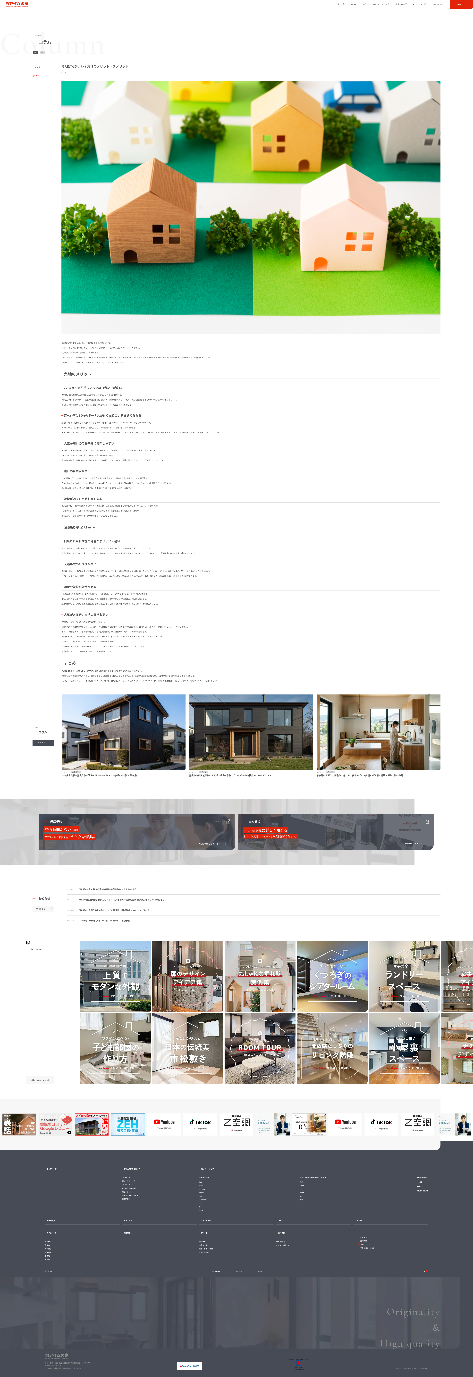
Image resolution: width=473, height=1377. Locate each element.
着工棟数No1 (126, 1199)
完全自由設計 (204, 1177)
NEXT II (201, 1192)
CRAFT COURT (422, 1191)
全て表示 (36, 76)
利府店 (47, 1245)
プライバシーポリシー (368, 1248)
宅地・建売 (400, 4)
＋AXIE (419, 1182)
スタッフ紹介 (204, 1245)
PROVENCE (203, 1199)
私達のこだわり (357, 4)
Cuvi (200, 1182)
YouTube (238, 1271)
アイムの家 (16, 4)
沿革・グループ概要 (206, 1249)
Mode (201, 1185)
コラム (280, 1220)
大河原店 (48, 1252)
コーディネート (127, 1184)
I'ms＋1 (202, 1203)
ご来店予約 (364, 1237)
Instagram (216, 1271)
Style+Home (422, 1177)
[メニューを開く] (461, 4)
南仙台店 (48, 1249)
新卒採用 (279, 1241)
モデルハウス (418, 4)
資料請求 (363, 1241)
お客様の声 (51, 1220)
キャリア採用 (281, 1245)
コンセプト (126, 1177)
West (302, 1192)
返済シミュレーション (130, 1195)
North (302, 1196)
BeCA (419, 1186)
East (301, 1189)
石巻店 (47, 1256)
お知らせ (358, 1220)
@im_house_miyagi (40, 1080)
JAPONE (202, 1189)
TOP (424, 1271)
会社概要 (202, 1241)
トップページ (52, 1169)
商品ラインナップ (379, 4)
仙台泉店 (48, 1241)
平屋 (301, 1182)
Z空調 (47, 1271)
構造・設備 (126, 1192)
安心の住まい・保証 (129, 1188)
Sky (200, 1196)
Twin (200, 1207)
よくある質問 (204, 1252)
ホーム (36, 52)
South (302, 1185)
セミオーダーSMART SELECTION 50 (313, 1177)
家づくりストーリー (129, 1181)
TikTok (259, 1271)
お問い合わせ (437, 4)
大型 (301, 1199)
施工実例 (341, 4)
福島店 (47, 1259)
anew (201, 1210)
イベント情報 (206, 1220)
